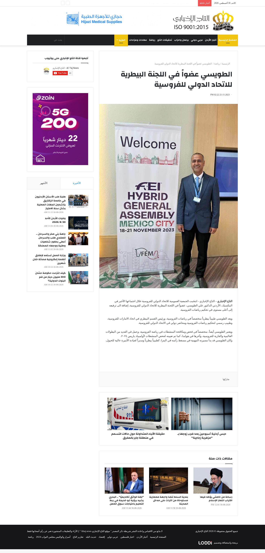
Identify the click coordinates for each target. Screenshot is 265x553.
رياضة (152, 40)
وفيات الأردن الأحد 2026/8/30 (55, 220)
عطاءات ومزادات (138, 40)
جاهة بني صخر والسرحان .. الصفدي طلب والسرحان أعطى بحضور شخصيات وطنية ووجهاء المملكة (51, 240)
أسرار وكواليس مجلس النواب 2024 (53, 537)
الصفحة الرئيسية (228, 40)
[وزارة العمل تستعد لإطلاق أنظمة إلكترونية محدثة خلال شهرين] (78, 260)
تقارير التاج (78, 537)
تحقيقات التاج (164, 40)
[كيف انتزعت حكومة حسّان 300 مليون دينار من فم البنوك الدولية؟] (78, 277)
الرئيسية (226, 63)
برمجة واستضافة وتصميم (225, 542)
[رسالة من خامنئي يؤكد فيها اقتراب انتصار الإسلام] (212, 480)
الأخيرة (77, 183)
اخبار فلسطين (127, 537)
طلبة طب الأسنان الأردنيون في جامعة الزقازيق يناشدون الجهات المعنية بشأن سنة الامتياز (50, 202)
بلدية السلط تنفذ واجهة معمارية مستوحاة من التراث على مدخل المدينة (168, 500)
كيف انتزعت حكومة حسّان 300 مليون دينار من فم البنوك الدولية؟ (50, 277)
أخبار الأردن (211, 40)
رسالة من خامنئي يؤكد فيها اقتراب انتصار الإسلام (216, 499)
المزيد (122, 40)
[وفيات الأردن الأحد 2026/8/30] (78, 223)
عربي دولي (197, 40)
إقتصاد (102, 537)
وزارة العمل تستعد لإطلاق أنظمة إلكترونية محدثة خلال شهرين (49, 259)
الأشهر (43, 183)
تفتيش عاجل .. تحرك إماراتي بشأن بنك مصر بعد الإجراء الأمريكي (165, 3)
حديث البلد (91, 537)
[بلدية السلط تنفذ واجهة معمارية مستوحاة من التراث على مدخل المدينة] (168, 480)
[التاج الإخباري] (204, 20)
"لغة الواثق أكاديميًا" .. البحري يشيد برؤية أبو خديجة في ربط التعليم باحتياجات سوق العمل (126, 500)
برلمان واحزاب (181, 40)
